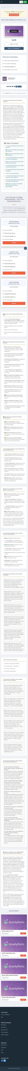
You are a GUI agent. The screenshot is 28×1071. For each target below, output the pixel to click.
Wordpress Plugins (4, 6)
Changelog (3, 1047)
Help (2, 1050)
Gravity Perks (11, 6)
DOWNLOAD (5, 933)
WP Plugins (3, 1024)
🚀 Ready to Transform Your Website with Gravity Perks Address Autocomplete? (14, 185)
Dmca (2, 1052)
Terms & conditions (5, 1014)
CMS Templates (4, 1032)
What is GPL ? (4, 1045)
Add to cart (14, 44)
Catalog (2, 1037)
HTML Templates (4, 1034)
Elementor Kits (4, 1029)
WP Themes (3, 1027)
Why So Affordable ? (14, 48)
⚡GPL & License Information (12, 173)
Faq (2, 1017)
